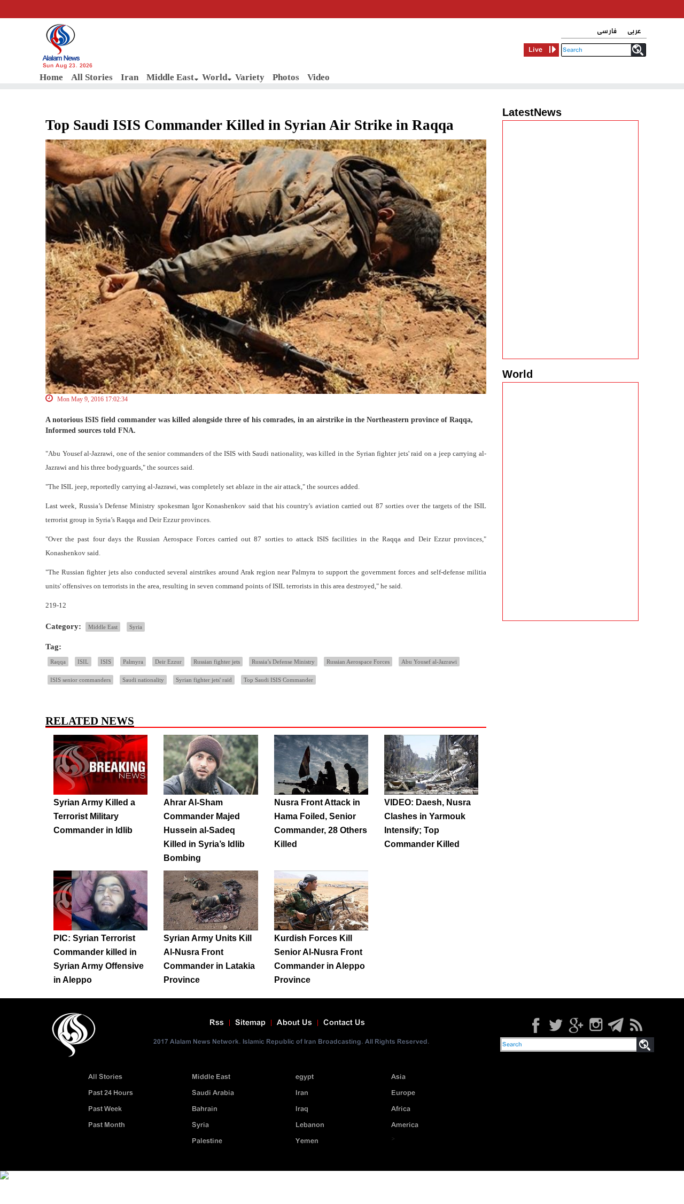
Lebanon (310, 1125)
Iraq (302, 1109)
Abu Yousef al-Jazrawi (429, 661)
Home (51, 77)
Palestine (207, 1141)
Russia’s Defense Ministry (283, 661)
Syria (135, 627)
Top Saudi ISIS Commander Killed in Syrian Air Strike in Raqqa (249, 125)
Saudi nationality (143, 680)
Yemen (307, 1141)
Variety (250, 77)
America (404, 1125)
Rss (216, 1022)
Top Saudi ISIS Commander (278, 680)
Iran (129, 77)
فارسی (607, 31)
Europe (403, 1093)
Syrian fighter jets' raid (204, 680)
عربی (634, 31)
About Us (294, 1022)
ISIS (105, 661)
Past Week (105, 1109)
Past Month (106, 1125)
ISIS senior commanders (80, 680)
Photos (286, 77)
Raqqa (58, 661)
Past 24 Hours (110, 1093)
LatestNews (532, 112)
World (214, 77)
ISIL (83, 661)
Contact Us (344, 1022)
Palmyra (133, 661)
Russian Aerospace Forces (358, 661)
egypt (305, 1077)
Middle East (170, 77)
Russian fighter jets (216, 661)
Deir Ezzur (168, 661)
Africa (400, 1109)
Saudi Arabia (213, 1093)
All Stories (92, 77)
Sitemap (250, 1022)
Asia (398, 1077)
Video (318, 77)
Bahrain (204, 1109)
